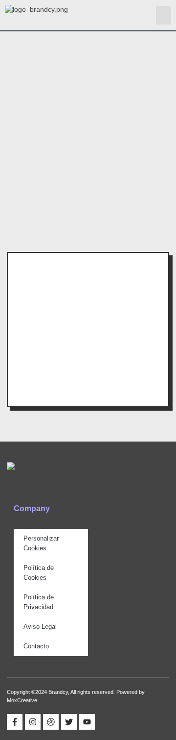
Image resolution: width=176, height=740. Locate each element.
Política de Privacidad (38, 602)
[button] (164, 15)
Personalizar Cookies (41, 543)
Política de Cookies (38, 572)
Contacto (36, 646)
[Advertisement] (88, 124)
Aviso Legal (40, 626)
